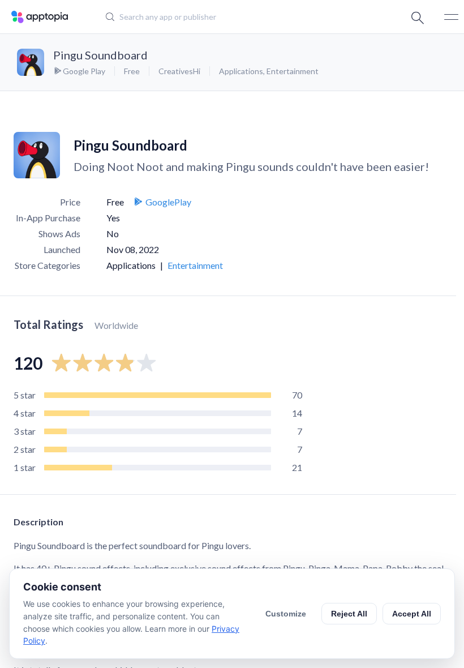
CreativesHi (179, 71)
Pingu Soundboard (100, 55)
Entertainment (293, 71)
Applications (241, 71)
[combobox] (224, 17)
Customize (285, 613)
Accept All (411, 613)
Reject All (349, 613)
